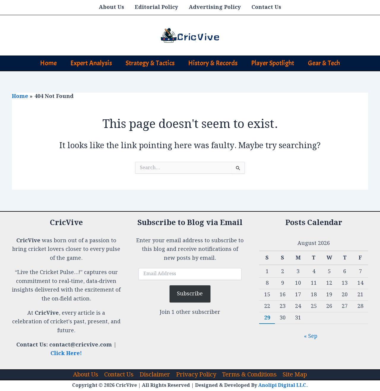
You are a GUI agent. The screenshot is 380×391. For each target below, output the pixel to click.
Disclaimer (155, 374)
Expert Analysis (91, 63)
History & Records (213, 63)
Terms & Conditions (249, 374)
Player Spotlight (272, 63)
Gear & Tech (324, 63)
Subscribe (190, 293)
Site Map (295, 374)
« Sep (310, 336)
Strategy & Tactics (150, 63)
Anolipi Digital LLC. (283, 385)
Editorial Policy (156, 7)
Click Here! (66, 353)
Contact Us (266, 7)
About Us (111, 7)
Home (48, 63)
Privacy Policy (196, 374)
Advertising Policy (215, 7)
